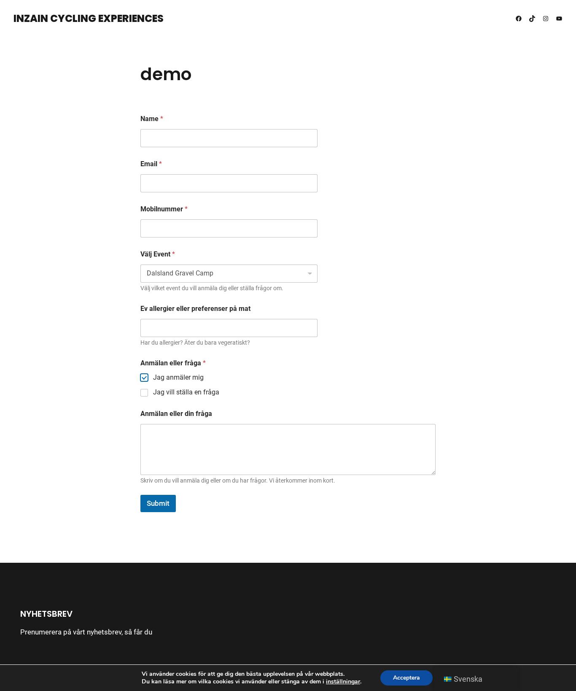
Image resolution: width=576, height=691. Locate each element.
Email (151, 164)
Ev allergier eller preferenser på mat (195, 309)
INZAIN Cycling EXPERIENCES (88, 18)
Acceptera (406, 678)
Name (151, 119)
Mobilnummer (164, 209)
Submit (158, 503)
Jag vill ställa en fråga (186, 392)
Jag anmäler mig (178, 377)
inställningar (343, 682)
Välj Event (157, 254)
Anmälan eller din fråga (176, 414)
